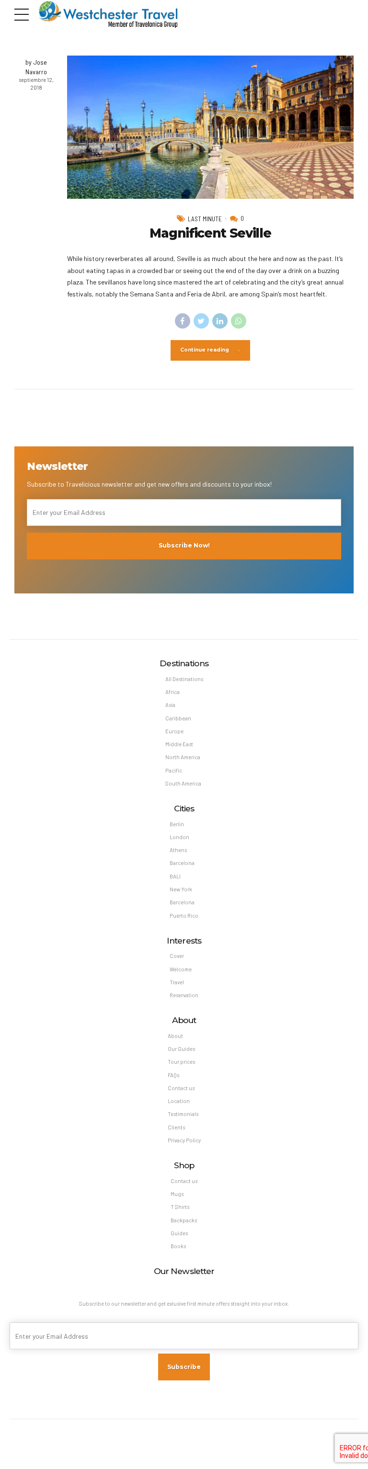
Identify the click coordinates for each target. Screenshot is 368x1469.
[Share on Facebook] (182, 321)
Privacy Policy (184, 1140)
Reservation (184, 995)
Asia (170, 705)
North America (182, 757)
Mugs (177, 1194)
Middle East (179, 744)
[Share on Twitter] (201, 321)
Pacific (173, 770)
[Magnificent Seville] (210, 127)
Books (178, 1246)
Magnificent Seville (210, 233)
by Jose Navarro (36, 67)
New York (181, 889)
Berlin (177, 824)
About (175, 1036)
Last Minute (205, 219)
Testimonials (183, 1114)
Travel (177, 982)
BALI (175, 876)
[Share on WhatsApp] (238, 321)
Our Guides (181, 1049)
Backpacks (184, 1220)
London (179, 837)
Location (179, 1101)
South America (183, 783)
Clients (176, 1127)
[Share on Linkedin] (220, 321)
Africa (172, 692)
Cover (177, 956)
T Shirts (180, 1207)
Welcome (181, 969)
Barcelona (182, 863)
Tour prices (181, 1062)
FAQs (173, 1075)
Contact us (181, 1088)
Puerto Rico (184, 915)
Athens (178, 850)
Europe (174, 731)
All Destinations (184, 679)
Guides (179, 1233)
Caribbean (178, 718)
